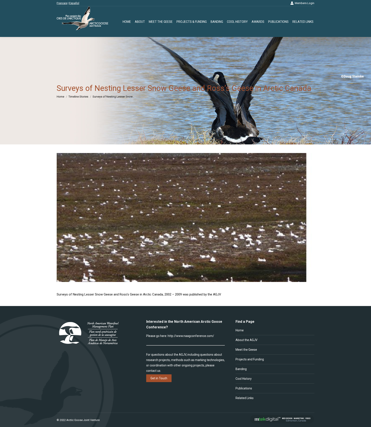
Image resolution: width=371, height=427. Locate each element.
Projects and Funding (250, 359)
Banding (241, 369)
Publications (244, 388)
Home (240, 330)
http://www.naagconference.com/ (191, 336)
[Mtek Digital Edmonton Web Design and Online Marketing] (282, 422)
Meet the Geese (246, 349)
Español (74, 3)
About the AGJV (246, 340)
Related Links (245, 398)
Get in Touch (159, 378)
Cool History (244, 378)
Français (62, 3)
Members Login (304, 3)
